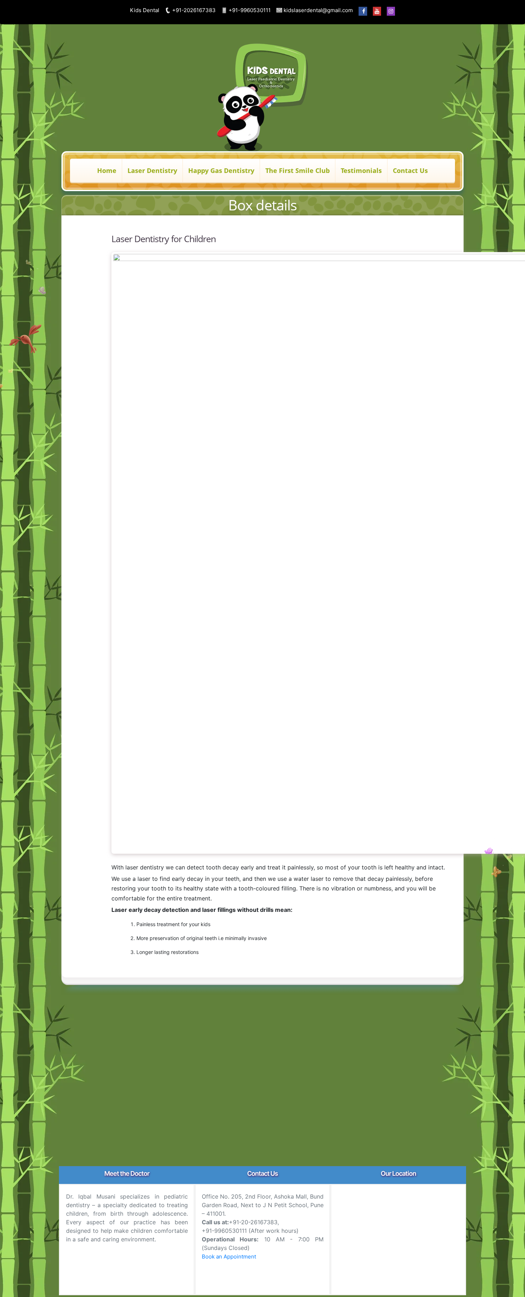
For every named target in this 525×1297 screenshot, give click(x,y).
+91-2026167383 (193, 10)
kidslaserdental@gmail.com (317, 10)
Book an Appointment (229, 1256)
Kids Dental (144, 10)
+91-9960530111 (249, 10)
